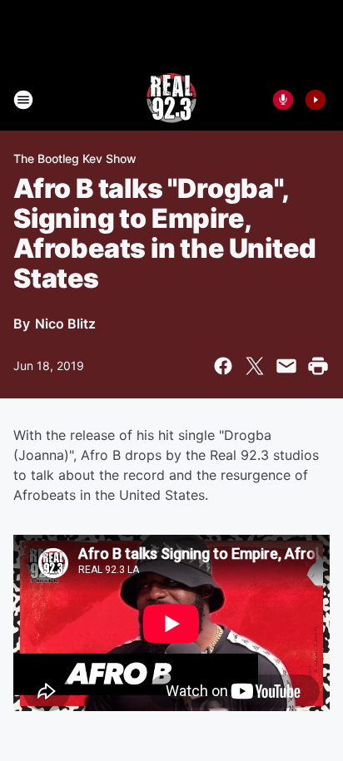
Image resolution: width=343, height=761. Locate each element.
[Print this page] (318, 366)
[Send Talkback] (283, 100)
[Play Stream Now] (316, 100)
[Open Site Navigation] (23, 100)
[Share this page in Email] (286, 366)
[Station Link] (171, 99)
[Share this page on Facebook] (223, 366)
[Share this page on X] (254, 366)
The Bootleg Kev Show (75, 158)
